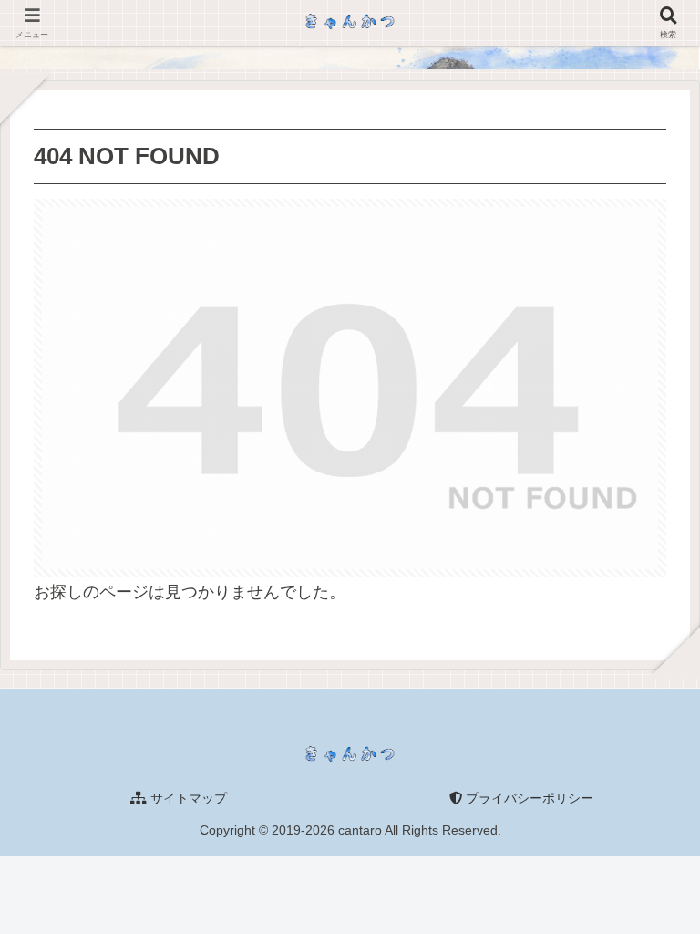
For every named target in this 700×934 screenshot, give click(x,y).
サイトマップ (187, 798)
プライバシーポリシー (527, 798)
